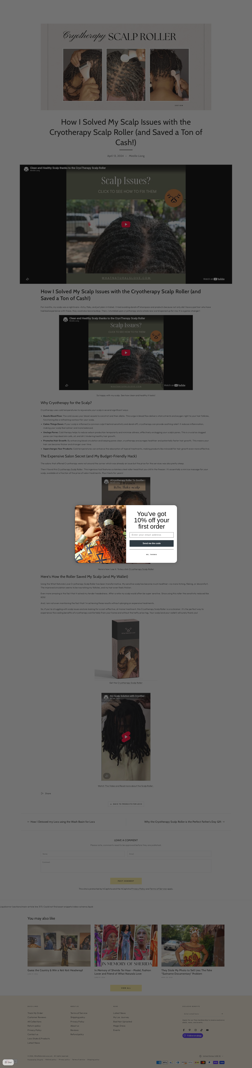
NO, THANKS (151, 554)
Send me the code (152, 543)
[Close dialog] (174, 507)
